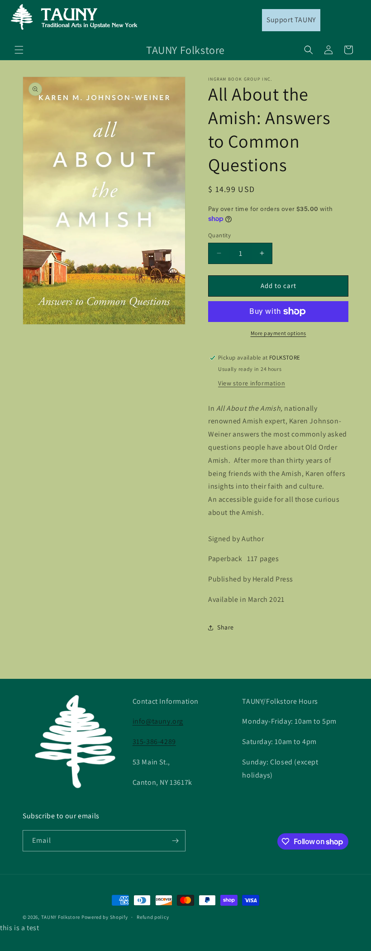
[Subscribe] (175, 840)
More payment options (278, 333)
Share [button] (225, 627)
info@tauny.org (158, 721)
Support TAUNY (291, 19)
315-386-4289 (154, 741)
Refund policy (153, 917)
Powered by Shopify (104, 917)
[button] (19, 50)
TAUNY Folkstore (61, 917)
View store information (251, 383)
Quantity (219, 235)
